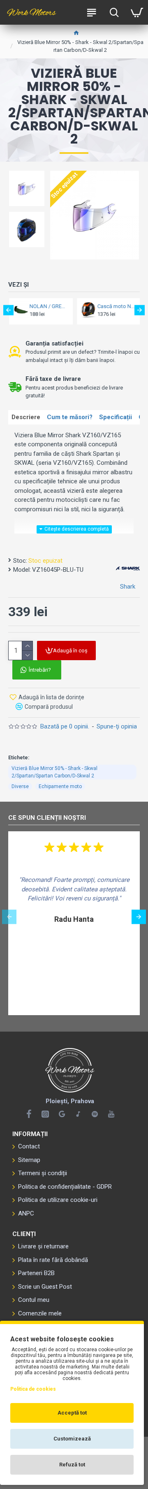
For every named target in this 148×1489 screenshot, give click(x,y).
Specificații (115, 417)
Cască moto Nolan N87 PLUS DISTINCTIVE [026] (115, 306)
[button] (8, 310)
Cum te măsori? (69, 417)
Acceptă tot (72, 1413)
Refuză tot (72, 1464)
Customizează (72, 1439)
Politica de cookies (33, 1389)
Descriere (26, 417)
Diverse (20, 786)
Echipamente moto (60, 786)
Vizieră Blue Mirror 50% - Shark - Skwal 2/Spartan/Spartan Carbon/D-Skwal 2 (54, 772)
